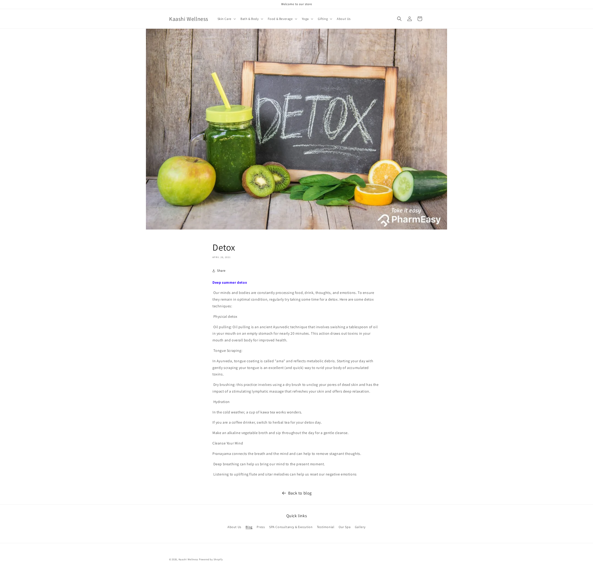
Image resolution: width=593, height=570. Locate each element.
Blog (249, 527)
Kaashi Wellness (189, 559)
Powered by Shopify (211, 559)
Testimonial (325, 527)
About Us (234, 527)
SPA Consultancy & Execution (290, 527)
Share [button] (221, 270)
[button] (226, 19)
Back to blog (300, 493)
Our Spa (344, 527)
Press (261, 527)
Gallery (360, 527)
